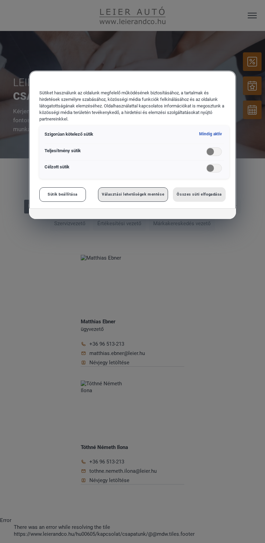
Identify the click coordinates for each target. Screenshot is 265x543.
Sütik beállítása (63, 194)
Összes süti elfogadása (199, 194)
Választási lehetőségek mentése (133, 194)
